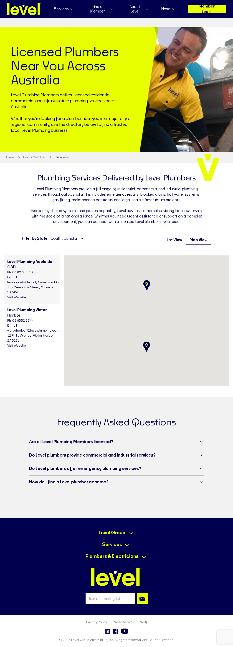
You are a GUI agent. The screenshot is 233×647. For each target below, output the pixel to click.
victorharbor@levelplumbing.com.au (35, 330)
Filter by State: (35, 238)
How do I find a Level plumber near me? (69, 482)
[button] (147, 285)
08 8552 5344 (22, 320)
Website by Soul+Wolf (130, 622)
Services (112, 544)
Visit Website (16, 297)
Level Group (112, 533)
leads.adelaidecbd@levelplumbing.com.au (40, 282)
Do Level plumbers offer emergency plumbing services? (85, 469)
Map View (199, 240)
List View (174, 240)
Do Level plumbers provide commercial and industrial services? (92, 455)
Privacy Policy (96, 622)
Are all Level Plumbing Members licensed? (71, 442)
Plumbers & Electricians (112, 556)
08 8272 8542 (22, 272)
